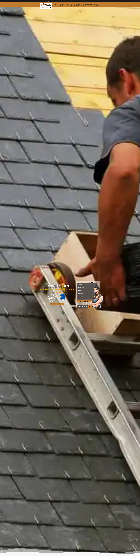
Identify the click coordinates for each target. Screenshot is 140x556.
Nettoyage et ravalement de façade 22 (96, 4)
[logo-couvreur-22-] (46, 5)
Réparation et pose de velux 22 (88, 4)
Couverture (57, 286)
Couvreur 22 (55, 4)
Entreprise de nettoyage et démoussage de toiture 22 (79, 5)
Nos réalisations (57, 303)
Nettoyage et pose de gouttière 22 (62, 4)
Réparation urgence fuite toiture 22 (70, 4)
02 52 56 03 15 (44, 1)
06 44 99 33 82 (53, 1)
